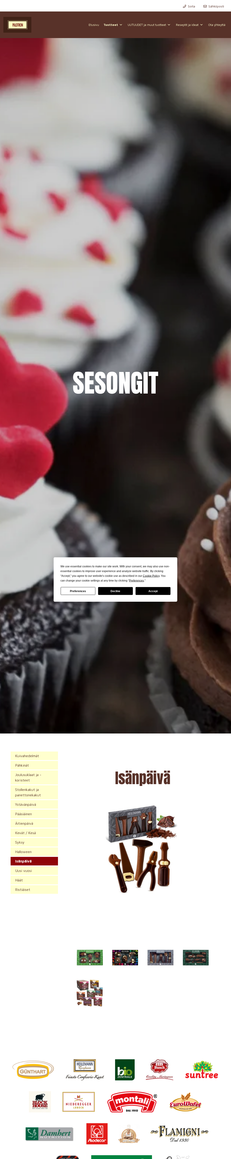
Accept (153, 591)
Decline (115, 591)
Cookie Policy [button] (151, 575)
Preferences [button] (136, 580)
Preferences (78, 591)
